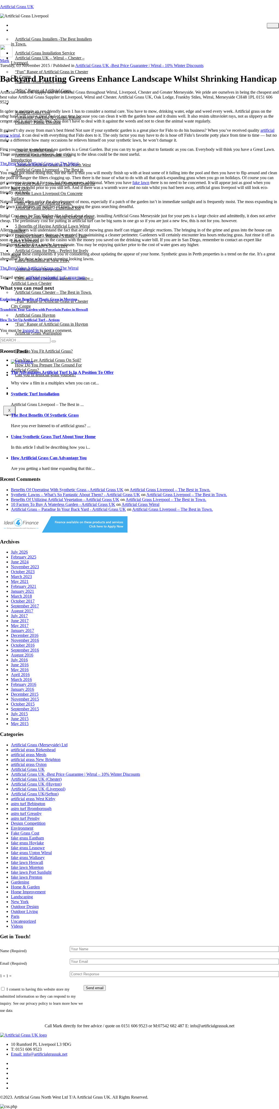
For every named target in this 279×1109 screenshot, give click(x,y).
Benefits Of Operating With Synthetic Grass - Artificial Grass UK (67, 489)
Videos (17, 926)
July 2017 (19, 615)
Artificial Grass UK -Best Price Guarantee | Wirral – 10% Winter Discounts (75, 774)
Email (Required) (13, 963)
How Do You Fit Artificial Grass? (44, 351)
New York (20, 901)
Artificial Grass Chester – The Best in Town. (53, 292)
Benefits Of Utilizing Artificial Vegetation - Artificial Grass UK (65, 499)
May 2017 (20, 625)
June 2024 (20, 562)
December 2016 (24, 635)
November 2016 (25, 640)
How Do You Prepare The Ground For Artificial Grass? (46, 367)
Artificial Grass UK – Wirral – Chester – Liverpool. (47, 60)
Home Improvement (28, 892)
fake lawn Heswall (27, 862)
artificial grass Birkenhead (33, 749)
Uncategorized (23, 921)
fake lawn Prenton (26, 877)
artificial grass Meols (28, 754)
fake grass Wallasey (28, 857)
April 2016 (20, 674)
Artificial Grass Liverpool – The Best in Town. (170, 489)
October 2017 (23, 601)
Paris (15, 916)
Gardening (20, 882)
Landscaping (22, 896)
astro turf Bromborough (31, 808)
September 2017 (25, 606)
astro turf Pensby (25, 818)
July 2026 (19, 552)
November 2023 (25, 566)
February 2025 (23, 557)
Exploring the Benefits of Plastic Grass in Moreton (38, 299)
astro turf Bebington (28, 803)
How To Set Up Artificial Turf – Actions (30, 320)
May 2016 (20, 669)
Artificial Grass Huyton (35, 315)
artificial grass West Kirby (33, 798)
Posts (19, 30)
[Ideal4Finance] (64, 531)
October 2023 (23, 571)
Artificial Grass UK (17, 6)
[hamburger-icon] (273, 25)
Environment (22, 828)
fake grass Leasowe (28, 847)
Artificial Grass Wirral (140, 504)
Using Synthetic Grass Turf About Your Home (53, 436)
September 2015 (25, 709)
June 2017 (20, 620)
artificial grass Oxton (29, 764)
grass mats (76, 277)
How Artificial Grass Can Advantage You (49, 458)
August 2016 (22, 655)
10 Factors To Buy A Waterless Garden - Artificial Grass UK (63, 504)
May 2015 (20, 723)
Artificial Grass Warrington (38, 333)
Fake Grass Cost (25, 833)
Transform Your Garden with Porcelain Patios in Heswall (44, 309)
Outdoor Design (25, 906)
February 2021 (23, 586)
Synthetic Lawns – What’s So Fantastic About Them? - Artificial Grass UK (75, 494)
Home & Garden (25, 887)
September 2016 (25, 650)
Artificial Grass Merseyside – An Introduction (41, 157)
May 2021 (20, 581)
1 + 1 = (5, 976)
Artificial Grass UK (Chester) (36, 779)
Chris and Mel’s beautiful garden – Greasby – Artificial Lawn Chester (52, 281)
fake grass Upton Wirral (31, 852)
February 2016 (23, 684)
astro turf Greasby (26, 813)
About (20, 103)
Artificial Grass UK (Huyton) (36, 784)
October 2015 (23, 704)
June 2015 (20, 718)
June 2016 (20, 664)
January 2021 (22, 591)
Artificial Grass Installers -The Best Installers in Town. (51, 41)
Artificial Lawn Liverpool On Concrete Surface (47, 196)
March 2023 (21, 576)
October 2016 (23, 645)
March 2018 (21, 596)
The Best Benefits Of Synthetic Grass (45, 415)
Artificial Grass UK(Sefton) (35, 794)
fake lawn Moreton (27, 867)
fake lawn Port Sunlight (31, 872)
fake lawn (140, 182)
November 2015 (25, 699)
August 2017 (22, 611)
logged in (31, 330)
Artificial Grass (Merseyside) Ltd (39, 745)
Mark (4, 60)
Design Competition (28, 823)
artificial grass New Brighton (35, 759)
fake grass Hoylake (27, 843)
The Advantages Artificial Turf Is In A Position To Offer (62, 372)
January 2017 (22, 630)
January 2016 (22, 689)
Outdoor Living (24, 911)
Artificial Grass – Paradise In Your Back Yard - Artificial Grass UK (68, 509)
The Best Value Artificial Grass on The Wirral (39, 163)
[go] (53, 341)
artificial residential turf (45, 277)
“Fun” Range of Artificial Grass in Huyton (51, 324)
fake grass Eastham (27, 838)
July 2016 (19, 660)
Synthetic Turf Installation (35, 394)
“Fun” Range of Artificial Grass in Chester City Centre (49, 303)
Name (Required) (13, 951)
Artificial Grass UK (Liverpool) (38, 789)
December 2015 (24, 694)
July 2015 (19, 713)
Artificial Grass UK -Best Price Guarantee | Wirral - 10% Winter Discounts (139, 65)
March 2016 (21, 679)
